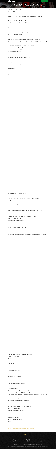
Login (41, 439)
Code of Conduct (14, 440)
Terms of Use (14, 439)
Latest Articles (28, 440)
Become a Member (42, 441)
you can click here (18, 423)
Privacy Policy (14, 441)
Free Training (28, 439)
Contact (42, 440)
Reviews (28, 441)
